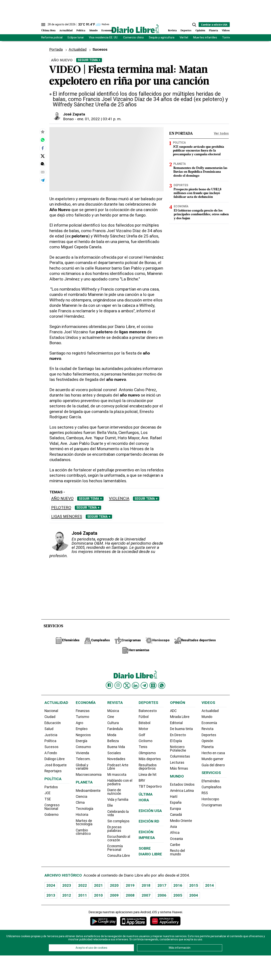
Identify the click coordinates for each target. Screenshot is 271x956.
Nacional (51, 711)
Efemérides (211, 781)
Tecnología (84, 809)
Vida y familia (117, 800)
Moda (111, 735)
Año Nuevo (62, 499)
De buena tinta (181, 729)
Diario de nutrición (114, 792)
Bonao (68, 119)
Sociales (114, 753)
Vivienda (82, 753)
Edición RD (149, 821)
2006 (162, 895)
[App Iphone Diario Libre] (133, 921)
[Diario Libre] (135, 28)
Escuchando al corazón (118, 838)
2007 (146, 895)
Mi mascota (116, 775)
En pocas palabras (114, 829)
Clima (80, 802)
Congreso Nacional (52, 807)
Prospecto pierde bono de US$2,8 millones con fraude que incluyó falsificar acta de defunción (197, 193)
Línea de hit (148, 775)
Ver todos (221, 133)
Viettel (184, 37)
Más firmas (179, 768)
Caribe (175, 845)
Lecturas (177, 762)
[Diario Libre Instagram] (118, 685)
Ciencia (81, 797)
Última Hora (48, 30)
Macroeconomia (89, 775)
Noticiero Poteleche (178, 748)
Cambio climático (83, 832)
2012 (66, 895)
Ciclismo (145, 741)
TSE (47, 799)
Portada (56, 49)
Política (80, 30)
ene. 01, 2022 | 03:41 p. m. (99, 119)
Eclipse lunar (76, 37)
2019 (130, 885)
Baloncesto (148, 711)
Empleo (81, 729)
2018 (146, 885)
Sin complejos (118, 821)
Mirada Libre (179, 717)
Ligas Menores (66, 517)
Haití (173, 797)
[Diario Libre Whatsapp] (161, 685)
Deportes (186, 30)
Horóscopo (210, 799)
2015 (193, 885)
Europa (175, 809)
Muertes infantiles (205, 37)
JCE (47, 793)
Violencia (119, 499)
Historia (82, 815)
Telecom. (83, 759)
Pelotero (61, 508)
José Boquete (55, 765)
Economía (107, 30)
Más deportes (150, 759)
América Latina (182, 791)
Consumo (83, 747)
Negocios (83, 735)
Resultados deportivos (148, 767)
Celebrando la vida (118, 813)
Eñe (110, 805)
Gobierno (51, 815)
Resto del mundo (177, 852)
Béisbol (144, 723)
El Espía (176, 741)
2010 (98, 895)
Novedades (116, 759)
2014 (209, 885)
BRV (142, 781)
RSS (205, 793)
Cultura (113, 723)
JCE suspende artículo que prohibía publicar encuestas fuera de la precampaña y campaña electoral (198, 150)
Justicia (50, 735)
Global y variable (82, 767)
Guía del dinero (213, 765)
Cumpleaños (211, 787)
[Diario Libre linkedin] (135, 685)
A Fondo (50, 753)
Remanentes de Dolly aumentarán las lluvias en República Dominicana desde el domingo (200, 172)
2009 (114, 895)
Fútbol (144, 717)
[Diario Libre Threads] (153, 685)
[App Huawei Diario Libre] (165, 921)
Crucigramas (212, 805)
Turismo (82, 717)
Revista (172, 30)
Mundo (93, 30)
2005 (177, 895)
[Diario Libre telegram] (144, 685)
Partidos (51, 787)
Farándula (115, 729)
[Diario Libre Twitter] (126, 685)
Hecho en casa (213, 753)
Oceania (176, 839)
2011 (82, 895)
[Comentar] (43, 164)
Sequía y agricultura (161, 37)
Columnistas (180, 756)
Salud (48, 729)
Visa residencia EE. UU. (103, 37)
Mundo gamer (212, 759)
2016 (177, 885)
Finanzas (83, 711)
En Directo (178, 735)
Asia (173, 827)
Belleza (113, 741)
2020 (114, 885)
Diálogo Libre (54, 759)
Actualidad (66, 30)
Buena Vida (116, 747)
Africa (175, 833)
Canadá (176, 815)
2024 (50, 885)
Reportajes (53, 771)
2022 (82, 885)
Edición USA (150, 810)
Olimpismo (147, 753)
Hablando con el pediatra (119, 782)
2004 (193, 895)
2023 (66, 885)
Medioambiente (88, 791)
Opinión (200, 30)
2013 (50, 895)
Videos (226, 30)
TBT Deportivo (150, 786)
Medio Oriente (181, 821)
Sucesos (99, 49)
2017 (162, 885)
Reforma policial (51, 37)
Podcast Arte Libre (117, 767)
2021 (98, 885)
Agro (79, 723)
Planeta (213, 30)
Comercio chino (133, 37)
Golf (142, 735)
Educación (52, 723)
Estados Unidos (182, 784)
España (176, 802)
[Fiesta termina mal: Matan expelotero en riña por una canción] (43, 140)
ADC (173, 711)
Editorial (176, 723)
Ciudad (49, 717)
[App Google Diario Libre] (103, 921)
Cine (110, 717)
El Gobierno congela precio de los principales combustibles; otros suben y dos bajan (201, 214)
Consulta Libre (118, 856)
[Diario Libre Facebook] (109, 685)
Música (113, 711)
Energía (81, 741)
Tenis (143, 747)
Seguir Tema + (89, 60)
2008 (130, 895)
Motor (143, 729)
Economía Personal (115, 848)
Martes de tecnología (84, 822)
